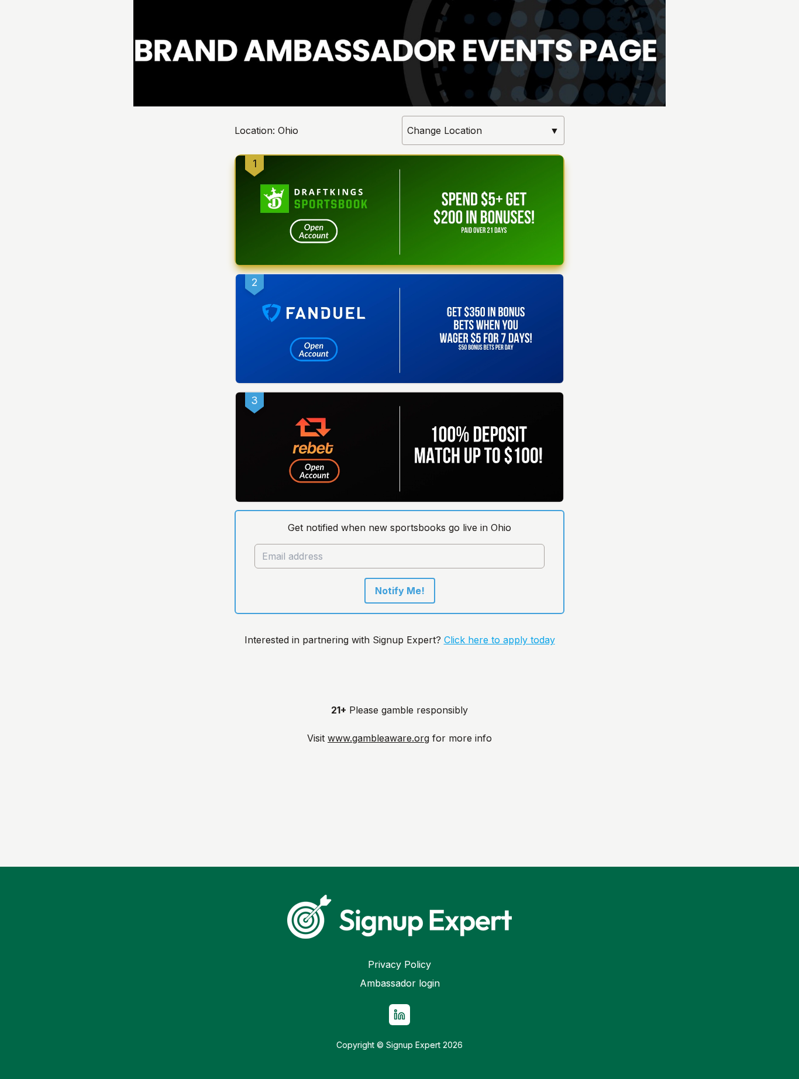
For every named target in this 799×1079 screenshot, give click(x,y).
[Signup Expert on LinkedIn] (399, 1014)
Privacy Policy (399, 964)
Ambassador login (400, 983)
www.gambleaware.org (378, 738)
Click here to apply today (499, 640)
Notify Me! (400, 591)
